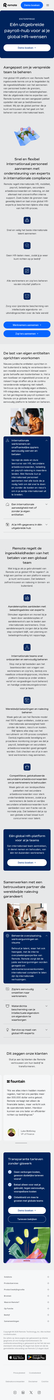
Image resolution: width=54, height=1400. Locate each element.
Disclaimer (33, 1381)
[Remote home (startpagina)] (10, 5)
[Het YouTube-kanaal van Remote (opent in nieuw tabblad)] (15, 1392)
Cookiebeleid (35, 1373)
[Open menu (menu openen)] (48, 5)
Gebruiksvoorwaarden (15, 1381)
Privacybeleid (19, 1373)
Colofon (44, 1381)
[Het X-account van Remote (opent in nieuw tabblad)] (31, 1392)
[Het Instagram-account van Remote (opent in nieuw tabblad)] (39, 1392)
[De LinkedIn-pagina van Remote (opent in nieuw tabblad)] (23, 1392)
